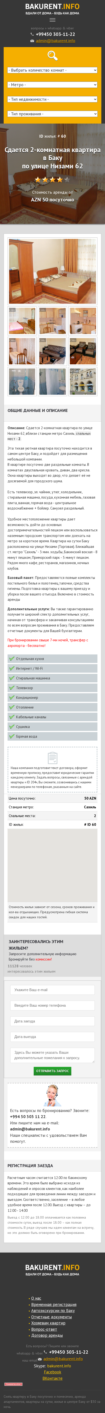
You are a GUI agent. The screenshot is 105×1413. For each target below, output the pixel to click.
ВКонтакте (52, 1378)
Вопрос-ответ (44, 1329)
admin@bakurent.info (55, 40)
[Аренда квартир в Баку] (52, 9)
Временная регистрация (53, 1304)
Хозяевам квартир (48, 1323)
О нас (36, 1298)
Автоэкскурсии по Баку (53, 1310)
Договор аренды (47, 1335)
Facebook (52, 1372)
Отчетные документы (51, 1317)
